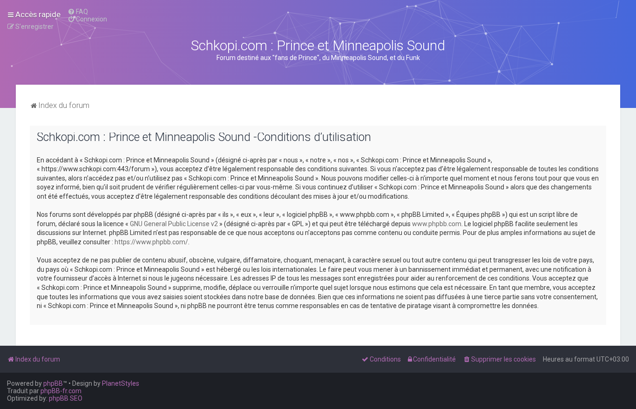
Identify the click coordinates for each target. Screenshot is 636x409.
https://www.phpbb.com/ (151, 242)
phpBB (53, 383)
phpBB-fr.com (61, 391)
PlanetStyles (120, 383)
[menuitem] (78, 11)
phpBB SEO (65, 398)
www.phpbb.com (436, 224)
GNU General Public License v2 (174, 224)
